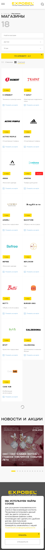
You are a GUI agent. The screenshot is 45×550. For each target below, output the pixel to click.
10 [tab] (38, 472)
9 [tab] (35, 472)
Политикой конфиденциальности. (20, 528)
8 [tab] (33, 472)
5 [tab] (25, 472)
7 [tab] (31, 472)
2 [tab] (18, 472)
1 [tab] (12, 472)
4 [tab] (23, 472)
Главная (6, 14)
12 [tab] (43, 472)
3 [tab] (21, 472)
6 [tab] (28, 472)
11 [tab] (41, 472)
